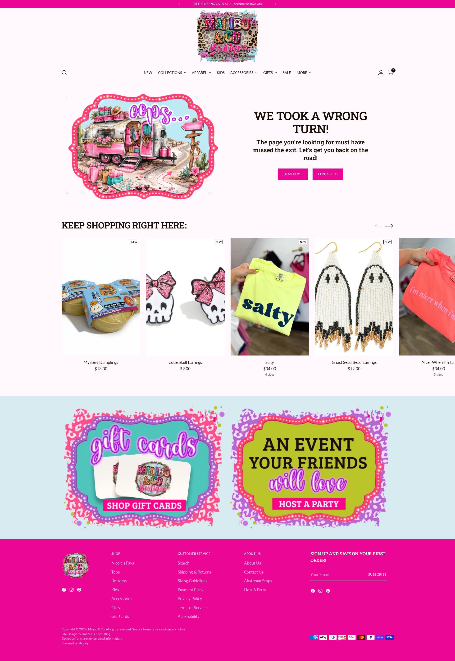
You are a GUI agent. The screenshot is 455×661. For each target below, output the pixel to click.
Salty (269, 362)
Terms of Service (192, 607)
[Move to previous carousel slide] (378, 226)
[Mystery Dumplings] (101, 297)
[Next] (275, 4)
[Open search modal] (64, 72)
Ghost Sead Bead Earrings (354, 362)
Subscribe (377, 574)
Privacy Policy (190, 598)
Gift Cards (120, 616)
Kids (115, 589)
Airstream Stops (258, 580)
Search (183, 563)
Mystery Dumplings (101, 362)
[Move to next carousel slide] (389, 226)
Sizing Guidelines (192, 580)
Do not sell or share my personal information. (92, 638)
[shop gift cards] (144, 467)
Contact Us (254, 572)
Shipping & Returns (194, 572)
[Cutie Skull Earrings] (185, 297)
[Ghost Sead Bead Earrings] (354, 297)
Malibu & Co (96, 629)
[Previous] (180, 4)
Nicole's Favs (122, 563)
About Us (252, 563)
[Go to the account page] (381, 72)
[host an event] (310, 467)
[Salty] (270, 297)
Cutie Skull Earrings (185, 362)
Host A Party (255, 589)
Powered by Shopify (75, 643)
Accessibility (189, 616)
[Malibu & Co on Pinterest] (79, 590)
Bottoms (119, 580)
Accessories (121, 598)
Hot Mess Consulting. (96, 634)
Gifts (115, 607)
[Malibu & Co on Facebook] (64, 590)
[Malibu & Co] (227, 36)
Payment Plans (190, 589)
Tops (115, 572)
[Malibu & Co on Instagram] (72, 590)
